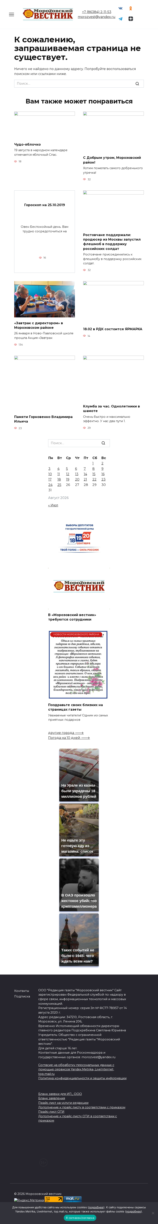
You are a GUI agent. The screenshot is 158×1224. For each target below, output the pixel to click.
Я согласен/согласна (80, 1217)
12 (67, 474)
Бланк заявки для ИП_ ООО (60, 1094)
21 (85, 479)
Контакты (21, 991)
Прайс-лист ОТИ (51, 1112)
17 (50, 479)
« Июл (53, 505)
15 (93, 474)
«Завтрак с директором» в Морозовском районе (38, 325)
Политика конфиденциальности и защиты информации (82, 1078)
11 (58, 474)
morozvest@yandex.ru (96, 17)
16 (103, 474)
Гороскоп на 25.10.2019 (44, 205)
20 (77, 479)
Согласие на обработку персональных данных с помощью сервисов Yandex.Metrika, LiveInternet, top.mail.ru (76, 1069)
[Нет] (153, 1213)
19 (67, 479)
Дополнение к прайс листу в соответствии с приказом (81, 1107)
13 (76, 474)
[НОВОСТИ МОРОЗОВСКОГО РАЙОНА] (78, 697)
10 (50, 474)
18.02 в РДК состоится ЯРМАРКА (112, 329)
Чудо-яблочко (27, 144)
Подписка (22, 996)
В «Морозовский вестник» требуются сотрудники (72, 617)
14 (85, 474)
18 (59, 479)
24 (50, 485)
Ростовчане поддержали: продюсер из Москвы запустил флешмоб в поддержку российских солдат (112, 241)
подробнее (96, 1207)
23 (103, 479)
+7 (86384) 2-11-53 (96, 12)
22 (94, 479)
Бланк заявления (51, 1098)
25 (59, 485)
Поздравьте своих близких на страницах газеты (75, 707)
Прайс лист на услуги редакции (63, 1103)
